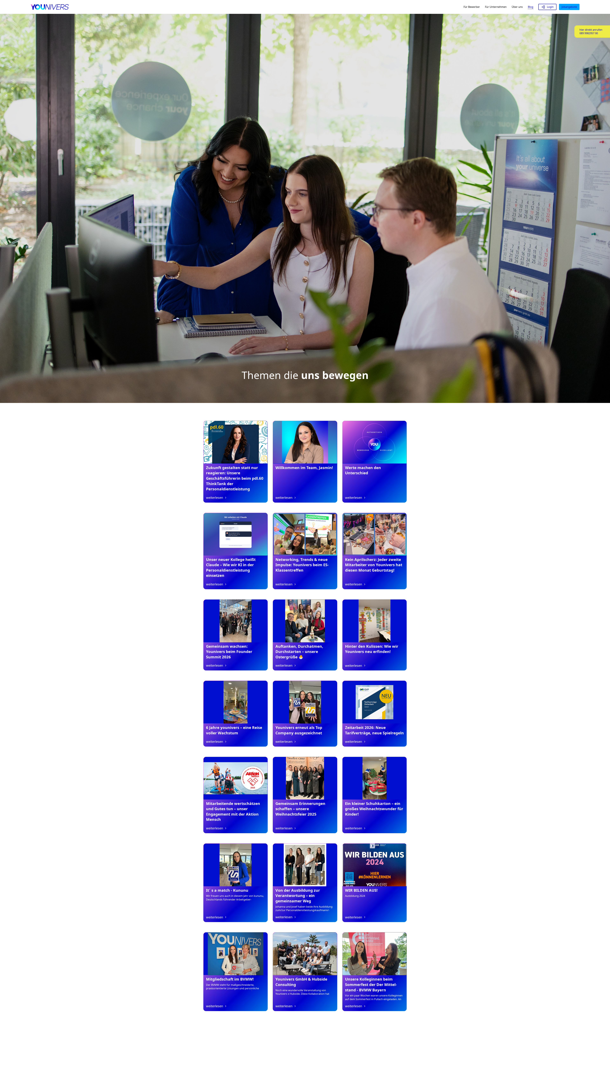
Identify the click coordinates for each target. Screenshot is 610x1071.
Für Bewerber (472, 7)
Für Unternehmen (496, 7)
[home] (49, 7)
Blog (530, 7)
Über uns (517, 7)
